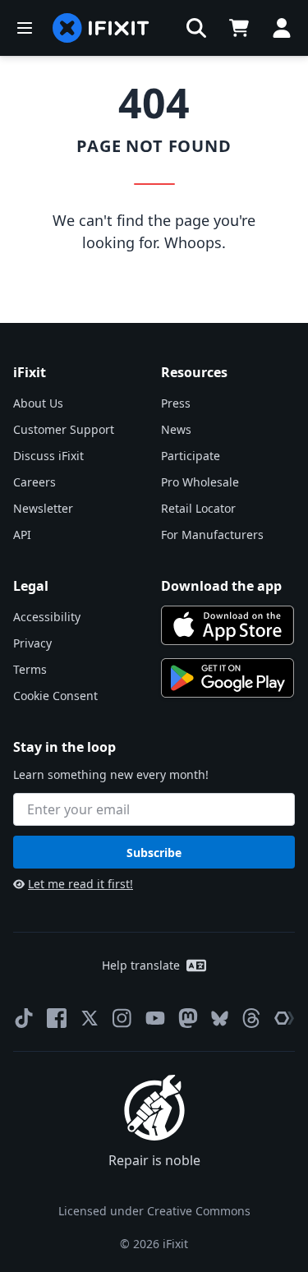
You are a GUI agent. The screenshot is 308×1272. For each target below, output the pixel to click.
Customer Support (63, 429)
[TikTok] (24, 1018)
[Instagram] (122, 1018)
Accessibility (46, 616)
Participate (190, 455)
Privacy (32, 643)
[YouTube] (155, 1018)
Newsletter (43, 508)
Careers (34, 482)
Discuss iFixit (48, 455)
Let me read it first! (80, 884)
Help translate (141, 965)
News (176, 429)
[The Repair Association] (284, 1018)
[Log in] (281, 28)
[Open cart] (239, 28)
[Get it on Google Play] (227, 678)
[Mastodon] (188, 1018)
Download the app (221, 586)
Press (176, 403)
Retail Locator (198, 508)
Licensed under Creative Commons (154, 1211)
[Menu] (24, 28)
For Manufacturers (212, 534)
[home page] (101, 28)
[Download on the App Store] (227, 625)
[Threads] (251, 1018)
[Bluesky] (219, 1018)
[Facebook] (57, 1018)
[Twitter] (89, 1018)
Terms (30, 669)
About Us (38, 403)
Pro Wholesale (200, 482)
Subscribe (154, 852)
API (22, 534)
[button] (196, 28)
